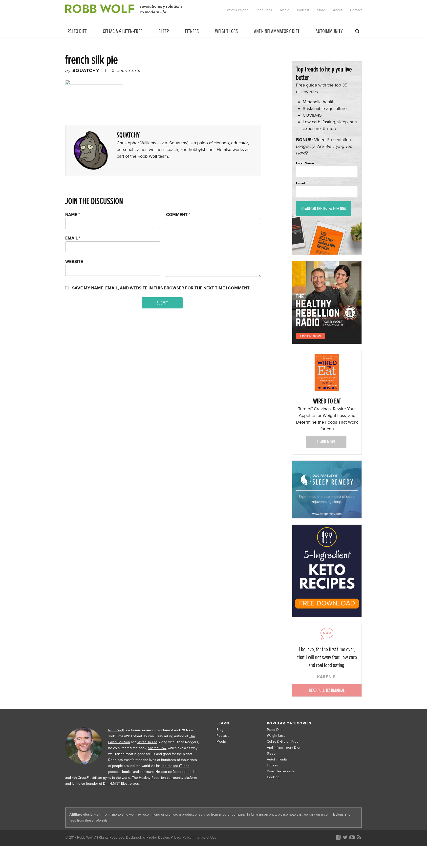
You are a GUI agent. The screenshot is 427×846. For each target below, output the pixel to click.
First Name (305, 163)
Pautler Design (158, 837)
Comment (178, 214)
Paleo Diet (274, 730)
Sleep (271, 753)
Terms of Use (206, 837)
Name (72, 214)
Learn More (326, 442)
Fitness (272, 765)
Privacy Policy (181, 837)
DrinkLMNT (111, 783)
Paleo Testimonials (281, 771)
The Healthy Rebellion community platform (164, 778)
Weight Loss (276, 736)
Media (221, 741)
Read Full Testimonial (327, 690)
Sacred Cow (157, 748)
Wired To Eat (147, 742)
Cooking (273, 777)
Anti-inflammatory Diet (283, 747)
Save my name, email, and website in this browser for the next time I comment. (161, 288)
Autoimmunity (277, 759)
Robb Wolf (116, 730)
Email (72, 238)
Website (74, 261)
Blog (219, 730)
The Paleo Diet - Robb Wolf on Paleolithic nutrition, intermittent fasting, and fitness (124, 9)
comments (126, 70)
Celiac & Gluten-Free (283, 741)
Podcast (222, 736)
